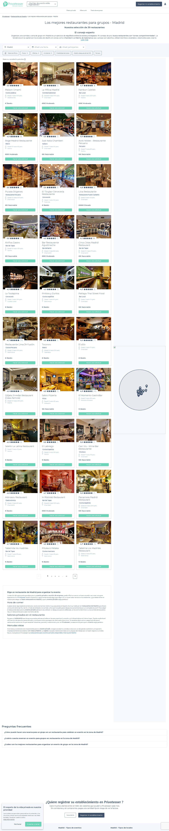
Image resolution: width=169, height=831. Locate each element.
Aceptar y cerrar (33, 824)
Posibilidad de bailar (63, 53)
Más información (9, 819)
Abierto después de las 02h (82, 53)
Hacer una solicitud (20, 108)
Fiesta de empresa (97, 10)
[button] (142, 393)
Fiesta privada (71, 10)
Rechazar (17, 824)
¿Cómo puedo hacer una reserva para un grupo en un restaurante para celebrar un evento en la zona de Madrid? (53, 732)
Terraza (97, 53)
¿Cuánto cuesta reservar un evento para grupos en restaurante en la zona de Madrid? (42, 738)
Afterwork (83, 10)
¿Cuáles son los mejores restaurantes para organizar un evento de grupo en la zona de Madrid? (46, 744)
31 (66, 576)
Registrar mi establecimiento (149, 4)
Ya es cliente (70, 815)
